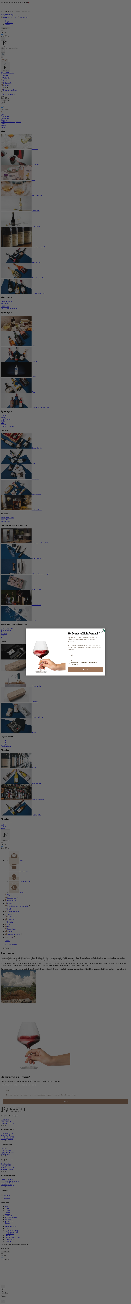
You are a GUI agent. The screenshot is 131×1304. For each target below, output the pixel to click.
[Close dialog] (103, 631)
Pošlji (85, 670)
